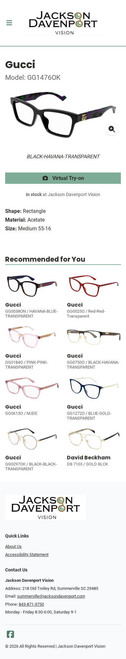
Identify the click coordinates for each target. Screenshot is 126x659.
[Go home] (63, 23)
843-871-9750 (31, 604)
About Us (13, 546)
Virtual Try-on (67, 178)
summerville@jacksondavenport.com (51, 596)
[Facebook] (10, 635)
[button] (9, 23)
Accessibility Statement (26, 554)
